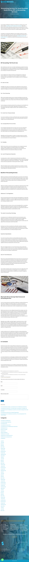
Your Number (2, 389)
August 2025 (3, 455)
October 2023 (3, 485)
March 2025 (2, 463)
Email (2, 385)
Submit (2, 400)
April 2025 (2, 461)
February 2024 (3, 479)
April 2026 (2, 445)
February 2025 (3, 464)
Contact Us (14, 536)
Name (1, 381)
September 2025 (3, 454)
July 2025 (2, 457)
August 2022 (3, 506)
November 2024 (3, 467)
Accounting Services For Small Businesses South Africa (9, 426)
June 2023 (2, 491)
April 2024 (2, 476)
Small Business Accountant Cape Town (7, 435)
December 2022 (3, 500)
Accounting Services (4, 423)
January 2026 (3, 449)
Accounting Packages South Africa (6, 422)
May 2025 (2, 460)
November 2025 (3, 451)
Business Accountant (4, 429)
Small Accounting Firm (4, 432)
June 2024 (2, 473)
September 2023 (3, 486)
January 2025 (3, 466)
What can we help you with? (5, 393)
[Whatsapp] (2, 559)
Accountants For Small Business (5, 420)
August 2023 (3, 488)
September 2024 (3, 470)
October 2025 (3, 452)
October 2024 (3, 469)
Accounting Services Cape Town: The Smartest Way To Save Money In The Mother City (14, 408)
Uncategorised (3, 438)
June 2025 (2, 458)
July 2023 (2, 489)
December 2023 (3, 482)
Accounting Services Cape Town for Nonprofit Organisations (10, 412)
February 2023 (3, 497)
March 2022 (2, 510)
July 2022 (2, 507)
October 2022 (3, 503)
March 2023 (2, 495)
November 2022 (3, 501)
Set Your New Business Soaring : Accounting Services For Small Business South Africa (14, 406)
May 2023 (2, 492)
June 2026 (2, 442)
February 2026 (3, 448)
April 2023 (2, 494)
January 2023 (3, 498)
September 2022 (3, 504)
